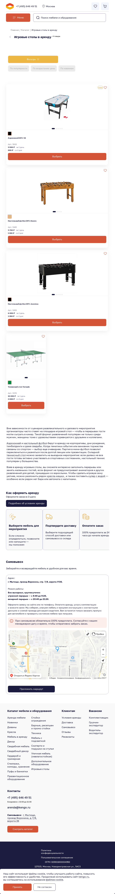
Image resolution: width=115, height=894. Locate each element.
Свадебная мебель (18, 746)
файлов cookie (54, 879)
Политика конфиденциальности (52, 851)
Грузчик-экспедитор (96, 724)
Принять (17, 887)
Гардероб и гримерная (14, 757)
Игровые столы (40, 768)
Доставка (67, 722)
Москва (50, 6)
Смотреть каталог (23, 829)
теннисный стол (16, 455)
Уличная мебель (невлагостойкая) (41, 755)
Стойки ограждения (38, 719)
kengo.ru (84, 876)
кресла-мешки (56, 476)
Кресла (11, 731)
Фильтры (31, 59)
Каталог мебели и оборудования (29, 711)
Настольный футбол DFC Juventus (23, 304)
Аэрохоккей (14, 443)
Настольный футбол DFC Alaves (22, 221)
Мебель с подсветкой (38, 739)
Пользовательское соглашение (57, 857)
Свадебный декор (18, 751)
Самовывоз (68, 727)
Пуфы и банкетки (17, 771)
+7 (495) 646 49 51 (26, 6)
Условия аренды (71, 717)
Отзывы (66, 731)
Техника (36, 733)
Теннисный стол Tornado (19, 387)
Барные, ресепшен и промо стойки (42, 727)
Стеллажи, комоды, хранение (18, 765)
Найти (97, 17)
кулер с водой (97, 476)
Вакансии (95, 711)
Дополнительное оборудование (41, 763)
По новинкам (67, 68)
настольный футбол (35, 443)
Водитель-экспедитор (96, 732)
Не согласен (45, 887)
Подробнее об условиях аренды (26, 503)
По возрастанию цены (44, 68)
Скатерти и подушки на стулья (42, 747)
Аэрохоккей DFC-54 (17, 138)
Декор (11, 741)
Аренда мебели (16, 717)
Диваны (12, 727)
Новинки (12, 722)
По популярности (18, 68)
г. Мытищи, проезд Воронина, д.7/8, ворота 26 (22, 817)
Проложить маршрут (31, 689)
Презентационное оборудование (18, 778)
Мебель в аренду (17, 736)
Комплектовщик (98, 717)
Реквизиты (68, 736)
